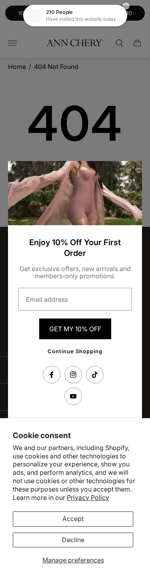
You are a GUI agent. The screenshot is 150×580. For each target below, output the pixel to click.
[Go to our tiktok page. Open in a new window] (95, 374)
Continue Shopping (75, 351)
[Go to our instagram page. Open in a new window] (73, 374)
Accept (73, 519)
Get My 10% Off (75, 329)
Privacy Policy (88, 497)
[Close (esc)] (133, 170)
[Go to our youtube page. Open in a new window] (73, 396)
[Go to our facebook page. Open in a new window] (51, 374)
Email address (47, 299)
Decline (73, 540)
